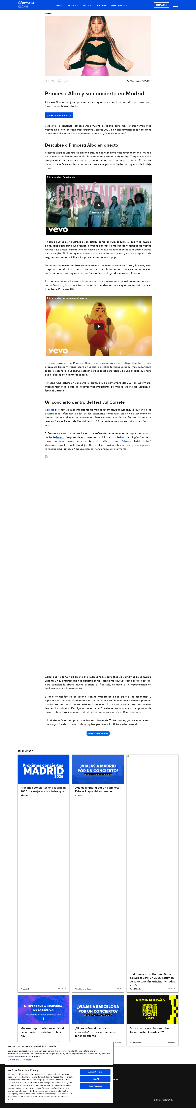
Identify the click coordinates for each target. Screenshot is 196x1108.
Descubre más (119, 5)
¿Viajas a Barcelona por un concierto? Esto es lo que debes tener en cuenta (95, 1032)
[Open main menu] (175, 6)
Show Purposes (95, 1086)
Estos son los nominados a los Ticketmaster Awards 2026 (149, 1030)
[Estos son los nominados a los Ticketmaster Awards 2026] (152, 1009)
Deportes (101, 5)
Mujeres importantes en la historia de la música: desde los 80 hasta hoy (43, 1032)
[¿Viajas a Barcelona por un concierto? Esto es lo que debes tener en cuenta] (98, 1009)
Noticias (73, 5)
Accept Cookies (95, 1072)
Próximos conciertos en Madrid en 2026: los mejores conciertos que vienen (43, 791)
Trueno (60, 437)
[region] (59, 1072)
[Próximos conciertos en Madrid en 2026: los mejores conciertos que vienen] (43, 769)
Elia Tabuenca (133, 81)
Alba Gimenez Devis (83, 989)
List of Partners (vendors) (20, 1059)
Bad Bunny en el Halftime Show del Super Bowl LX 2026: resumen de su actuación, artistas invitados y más (152, 979)
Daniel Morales (135, 989)
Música (59, 5)
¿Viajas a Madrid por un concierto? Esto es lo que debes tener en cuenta (98, 791)
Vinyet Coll (25, 989)
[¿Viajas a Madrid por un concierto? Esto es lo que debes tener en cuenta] (98, 769)
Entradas (161, 5)
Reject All (95, 1079)
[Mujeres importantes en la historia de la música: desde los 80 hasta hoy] (43, 1009)
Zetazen (126, 441)
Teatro (87, 5)
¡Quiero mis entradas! (57, 115)
